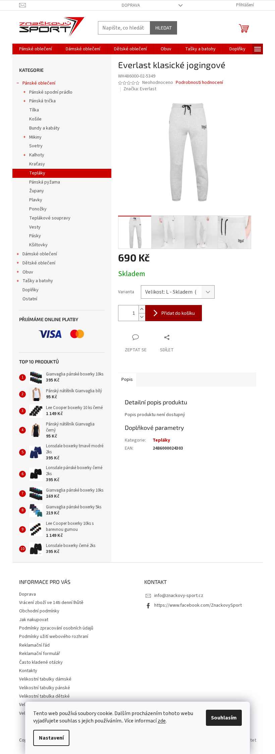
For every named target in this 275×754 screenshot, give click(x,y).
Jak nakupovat (33, 619)
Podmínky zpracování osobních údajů (56, 628)
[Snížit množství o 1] (142, 317)
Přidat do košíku (178, 313)
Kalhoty (36, 155)
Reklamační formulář (39, 653)
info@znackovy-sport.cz (178, 595)
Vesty (35, 227)
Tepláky (37, 173)
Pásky (35, 236)
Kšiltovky (38, 245)
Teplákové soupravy (49, 218)
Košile (35, 119)
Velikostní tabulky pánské (44, 688)
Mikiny (35, 137)
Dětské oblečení (38, 263)
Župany (36, 191)
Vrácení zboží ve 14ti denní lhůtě (51, 602)
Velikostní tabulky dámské (45, 679)
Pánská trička (42, 101)
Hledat (163, 28)
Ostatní (29, 299)
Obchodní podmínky (39, 611)
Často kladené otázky (41, 662)
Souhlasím (224, 717)
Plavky (35, 200)
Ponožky (38, 209)
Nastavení (51, 738)
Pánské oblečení (38, 83)
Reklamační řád (34, 645)
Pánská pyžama (44, 182)
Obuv (27, 272)
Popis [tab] (127, 379)
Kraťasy (37, 164)
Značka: (139, 89)
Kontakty (28, 670)
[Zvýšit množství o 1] (142, 309)
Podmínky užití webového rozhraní (53, 636)
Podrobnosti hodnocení (199, 83)
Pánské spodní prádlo (50, 92)
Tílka (34, 110)
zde (162, 720)
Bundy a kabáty (44, 128)
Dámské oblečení (39, 254)
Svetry (36, 146)
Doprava (131, 5)
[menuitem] (35, 49)
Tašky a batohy (37, 281)
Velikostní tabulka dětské (44, 696)
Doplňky (30, 290)
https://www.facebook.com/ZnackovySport (198, 605)
